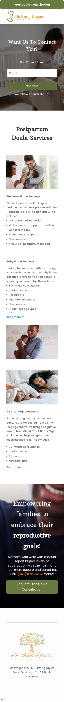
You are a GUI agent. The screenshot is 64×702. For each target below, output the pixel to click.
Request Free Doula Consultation (32, 587)
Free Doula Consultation (32, 5)
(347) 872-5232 (30, 574)
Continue (32, 86)
